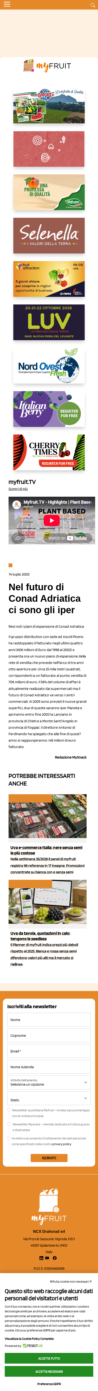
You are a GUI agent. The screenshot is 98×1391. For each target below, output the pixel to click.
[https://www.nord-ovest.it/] (49, 369)
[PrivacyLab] (32, 1345)
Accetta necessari (49, 1371)
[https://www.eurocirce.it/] (49, 109)
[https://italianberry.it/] (49, 413)
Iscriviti (49, 1158)
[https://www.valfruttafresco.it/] (49, 196)
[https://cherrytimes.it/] (49, 456)
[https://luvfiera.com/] (49, 326)
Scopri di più (18, 488)
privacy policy (61, 1144)
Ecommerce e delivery (29, 798)
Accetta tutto (49, 1358)
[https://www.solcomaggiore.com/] (49, 152)
